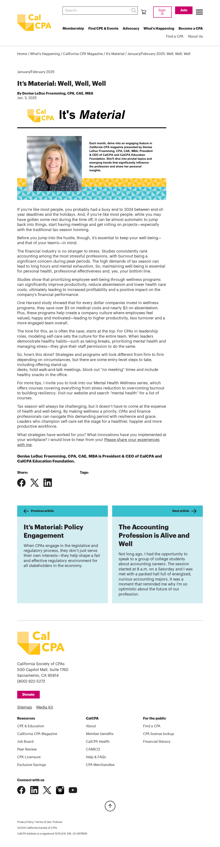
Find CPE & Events (103, 28)
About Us (195, 36)
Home (22, 54)
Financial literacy (156, 741)
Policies (57, 822)
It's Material (115, 54)
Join (183, 10)
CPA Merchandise (100, 765)
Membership (73, 28)
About (91, 726)
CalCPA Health (98, 741)
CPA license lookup (158, 734)
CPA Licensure (29, 757)
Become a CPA (191, 28)
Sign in (162, 12)
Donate (28, 694)
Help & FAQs (96, 757)
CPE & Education (30, 726)
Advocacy (131, 28)
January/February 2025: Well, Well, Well (158, 54)
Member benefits (99, 734)
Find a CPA (174, 36)
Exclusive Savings (31, 765)
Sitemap (24, 707)
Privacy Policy (25, 822)
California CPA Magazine (83, 54)
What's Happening (159, 28)
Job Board (25, 741)
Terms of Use (43, 822)
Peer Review (27, 749)
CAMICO (93, 749)
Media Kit (44, 707)
